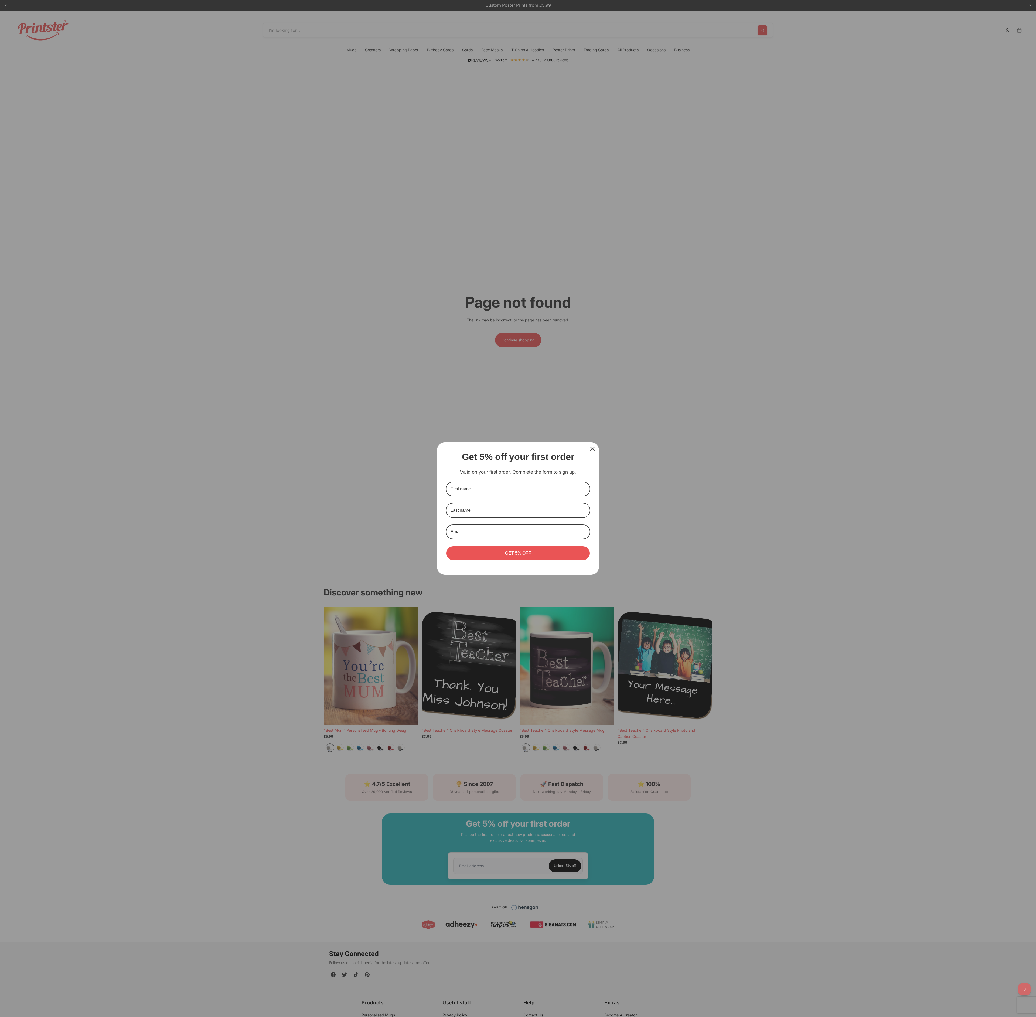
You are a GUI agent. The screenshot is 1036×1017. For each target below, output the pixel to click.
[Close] (592, 448)
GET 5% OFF (518, 553)
